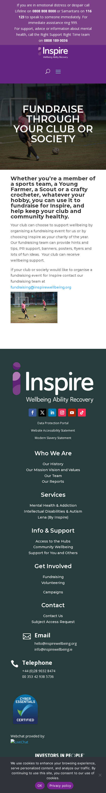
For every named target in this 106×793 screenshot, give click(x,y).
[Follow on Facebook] (32, 413)
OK (39, 786)
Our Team (53, 476)
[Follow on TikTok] (82, 413)
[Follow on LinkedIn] (52, 413)
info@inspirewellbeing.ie (53, 649)
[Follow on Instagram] (62, 413)
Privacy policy (60, 786)
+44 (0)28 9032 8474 (44, 670)
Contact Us (53, 616)
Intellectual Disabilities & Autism (53, 511)
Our (46, 481)
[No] (99, 774)
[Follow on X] (42, 413)
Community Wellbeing (53, 547)
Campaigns (53, 592)
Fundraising (53, 577)
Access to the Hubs (53, 541)
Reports (57, 481)
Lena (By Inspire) (53, 517)
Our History (53, 464)
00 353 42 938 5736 (38, 676)
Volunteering (53, 583)
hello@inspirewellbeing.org (56, 643)
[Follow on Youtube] (72, 413)
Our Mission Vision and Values (53, 470)
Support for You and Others (53, 553)
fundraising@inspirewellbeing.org (41, 287)
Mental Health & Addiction (53, 505)
